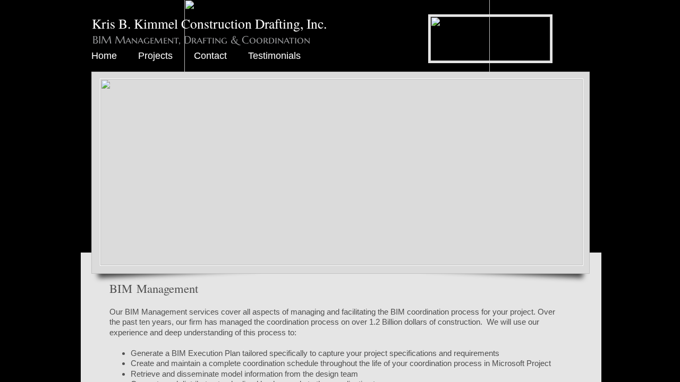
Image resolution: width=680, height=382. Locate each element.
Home (104, 55)
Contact (210, 55)
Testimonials (274, 55)
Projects (155, 55)
